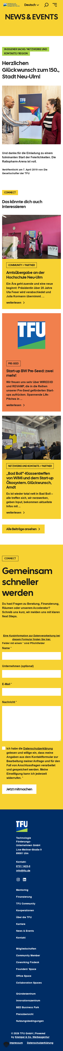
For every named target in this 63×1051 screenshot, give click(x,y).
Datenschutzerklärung (38, 748)
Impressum (16, 1042)
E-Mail (7, 684)
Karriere (20, 924)
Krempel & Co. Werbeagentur (32, 1037)
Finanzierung (24, 896)
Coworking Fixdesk (27, 962)
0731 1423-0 (23, 866)
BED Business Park (27, 1007)
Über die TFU (24, 917)
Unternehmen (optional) (18, 666)
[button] (6, 1044)
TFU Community (25, 903)
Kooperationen (25, 910)
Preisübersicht (24, 1014)
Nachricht (9, 702)
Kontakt (21, 937)
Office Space (23, 975)
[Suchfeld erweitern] (46, 4)
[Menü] (54, 5)
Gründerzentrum (26, 993)
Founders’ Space (26, 969)
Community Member (28, 955)
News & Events (25, 930)
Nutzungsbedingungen (30, 1021)
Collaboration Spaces (29, 982)
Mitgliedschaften (26, 948)
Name (7, 648)
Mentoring (22, 890)
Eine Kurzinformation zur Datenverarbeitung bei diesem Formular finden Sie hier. (31, 637)
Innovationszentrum (28, 1000)
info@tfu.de (23, 870)
